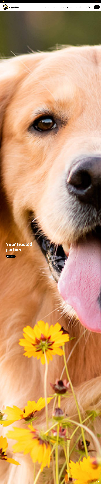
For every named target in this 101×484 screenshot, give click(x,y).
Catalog (88, 7)
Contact (78, 7)
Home (46, 7)
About (55, 7)
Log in (96, 7)
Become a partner (67, 7)
